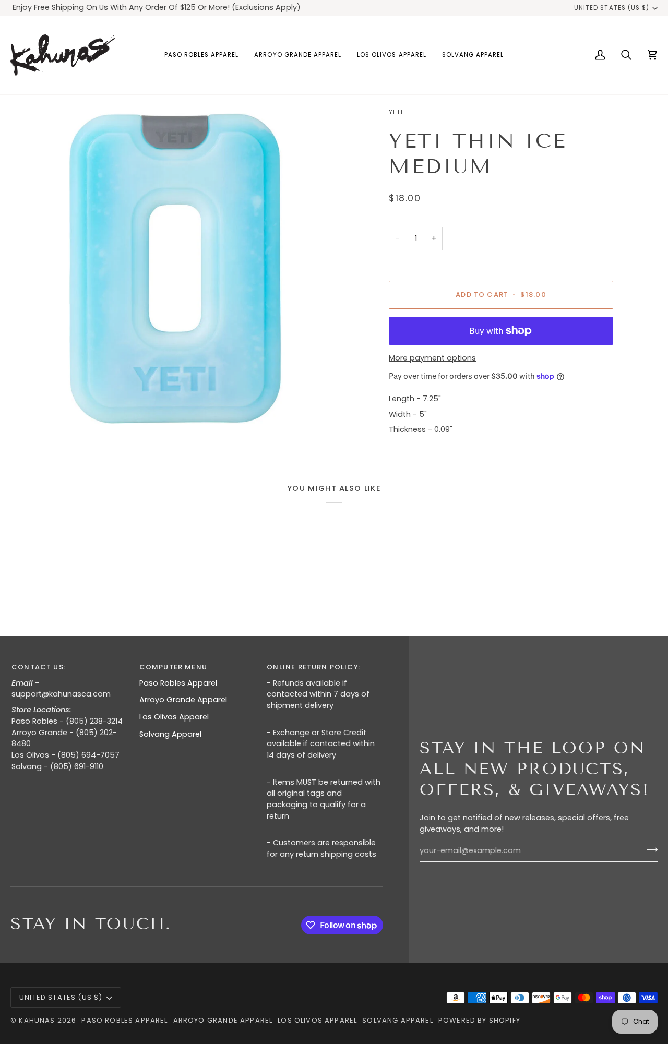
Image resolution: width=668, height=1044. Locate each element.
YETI (396, 112)
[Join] (649, 849)
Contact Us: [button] (38, 667)
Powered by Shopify (479, 1020)
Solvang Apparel (170, 734)
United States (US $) (611, 8)
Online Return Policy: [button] (314, 667)
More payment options (432, 358)
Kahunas (37, 1020)
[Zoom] (172, 268)
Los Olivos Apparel (174, 717)
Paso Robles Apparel (178, 683)
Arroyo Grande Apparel (183, 699)
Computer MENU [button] (173, 667)
